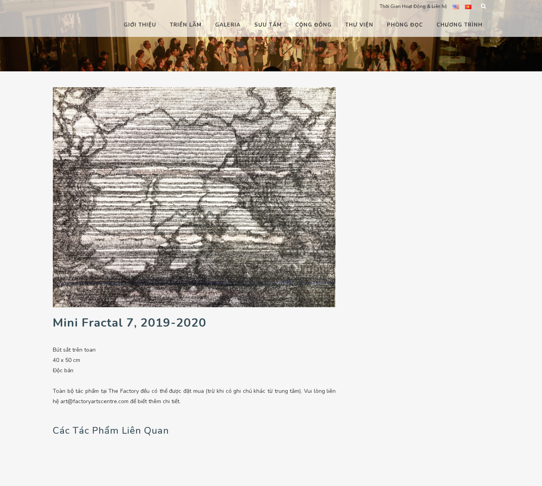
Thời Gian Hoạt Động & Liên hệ (413, 6)
